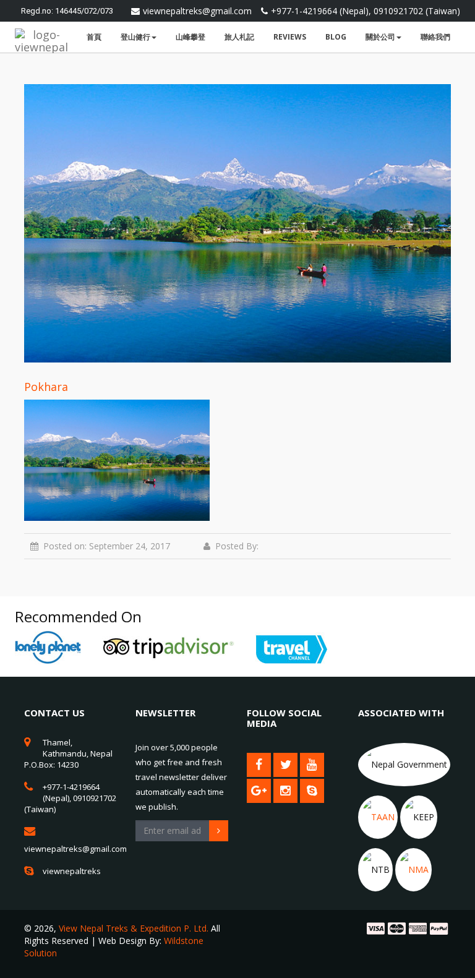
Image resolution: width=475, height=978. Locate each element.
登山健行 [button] (135, 37)
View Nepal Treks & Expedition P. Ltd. (133, 928)
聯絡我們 (435, 37)
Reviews (289, 37)
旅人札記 (239, 37)
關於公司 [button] (380, 37)
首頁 (94, 37)
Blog (335, 37)
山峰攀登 (190, 37)
